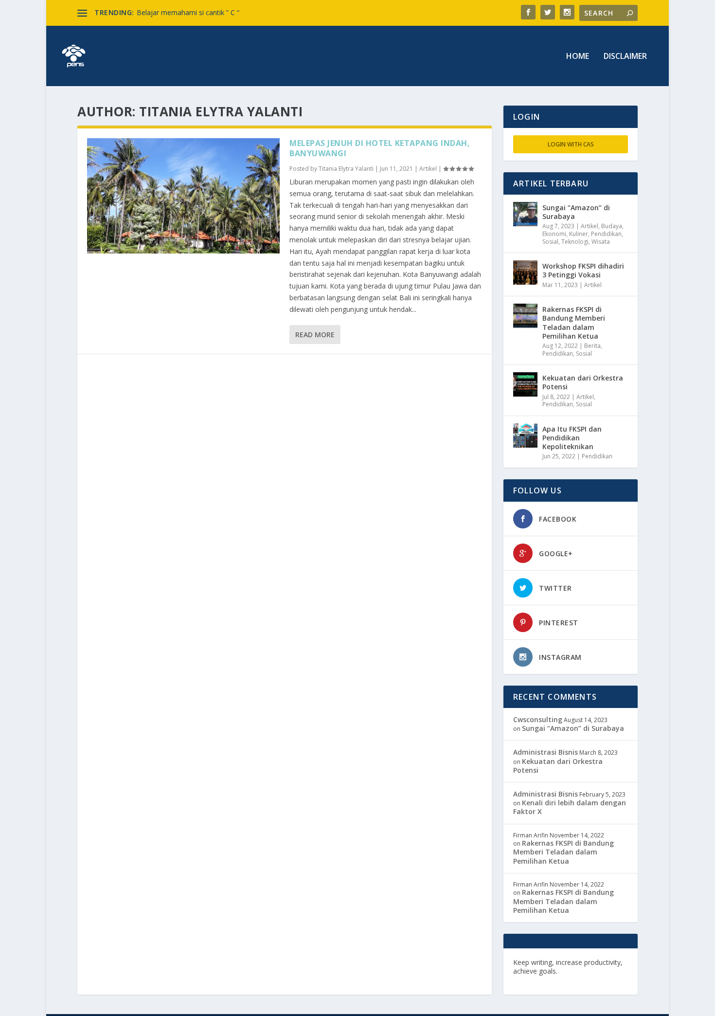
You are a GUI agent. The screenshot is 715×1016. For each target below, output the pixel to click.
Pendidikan (606, 234)
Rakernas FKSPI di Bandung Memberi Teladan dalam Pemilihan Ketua (573, 323)
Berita (592, 346)
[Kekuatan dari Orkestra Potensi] (525, 384)
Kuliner (578, 234)
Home (577, 56)
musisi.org (597, 979)
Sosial (550, 241)
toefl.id (565, 979)
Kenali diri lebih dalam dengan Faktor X (569, 807)
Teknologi (575, 241)
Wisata (600, 241)
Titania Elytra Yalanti (346, 168)
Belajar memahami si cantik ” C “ (188, 12)
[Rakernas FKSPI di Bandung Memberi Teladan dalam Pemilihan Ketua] (525, 316)
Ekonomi (554, 234)
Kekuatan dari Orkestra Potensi (582, 382)
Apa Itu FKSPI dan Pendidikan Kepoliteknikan (572, 437)
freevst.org (532, 979)
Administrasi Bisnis (545, 752)
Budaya (611, 226)
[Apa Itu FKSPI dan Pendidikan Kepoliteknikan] (525, 435)
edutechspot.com (589, 971)
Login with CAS (571, 144)
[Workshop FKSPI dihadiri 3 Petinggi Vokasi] (525, 272)
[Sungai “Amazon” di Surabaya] (525, 214)
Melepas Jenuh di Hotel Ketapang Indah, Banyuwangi (379, 148)
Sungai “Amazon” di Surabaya (576, 212)
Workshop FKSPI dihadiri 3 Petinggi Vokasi (583, 270)
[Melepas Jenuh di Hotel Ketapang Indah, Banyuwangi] (183, 196)
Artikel (428, 168)
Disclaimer (625, 56)
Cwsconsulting (537, 719)
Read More (315, 334)
